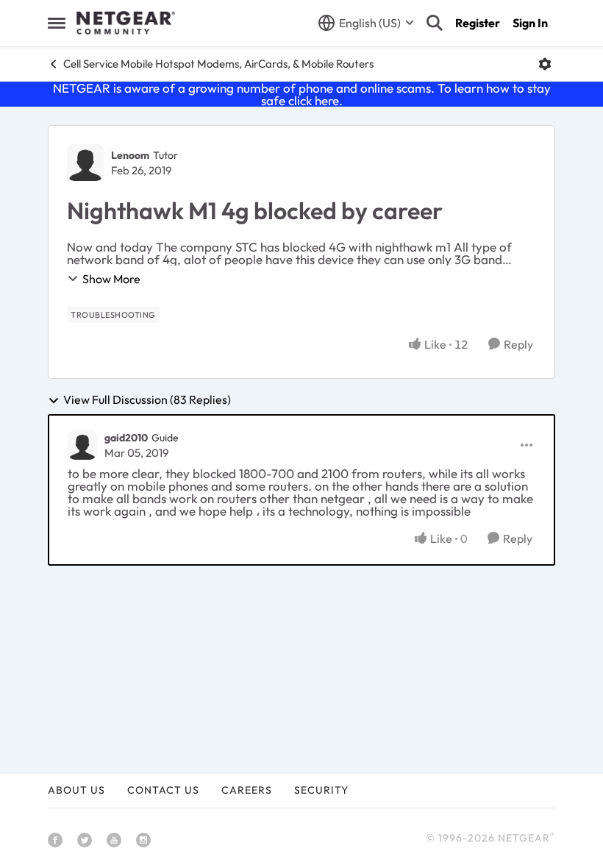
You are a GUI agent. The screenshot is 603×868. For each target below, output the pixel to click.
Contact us (163, 790)
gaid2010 (126, 438)
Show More (111, 279)
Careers (246, 790)
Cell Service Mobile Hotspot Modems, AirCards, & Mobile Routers (218, 64)
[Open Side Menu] (56, 23)
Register (477, 22)
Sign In (530, 22)
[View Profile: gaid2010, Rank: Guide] (82, 445)
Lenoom (130, 155)
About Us (76, 790)
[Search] (434, 23)
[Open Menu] (545, 64)
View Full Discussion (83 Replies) (147, 400)
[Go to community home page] (125, 23)
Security (321, 790)
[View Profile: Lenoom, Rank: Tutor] (85, 162)
